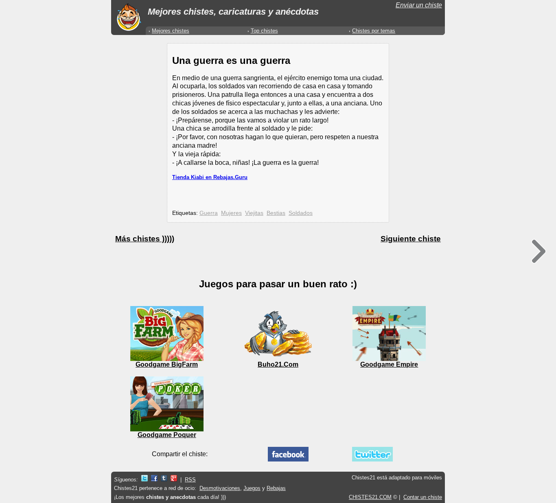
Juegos (251, 488)
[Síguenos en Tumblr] (164, 480)
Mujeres (231, 213)
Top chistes (264, 31)
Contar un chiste (422, 497)
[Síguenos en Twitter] (144, 480)
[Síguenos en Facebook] (154, 480)
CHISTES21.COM (370, 497)
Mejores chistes (170, 31)
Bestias (276, 213)
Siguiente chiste (411, 238)
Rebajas (276, 488)
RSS (190, 480)
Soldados (301, 213)
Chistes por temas (373, 31)
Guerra (208, 213)
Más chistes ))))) (144, 238)
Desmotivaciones (219, 488)
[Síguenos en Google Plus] (174, 480)
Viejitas (254, 213)
